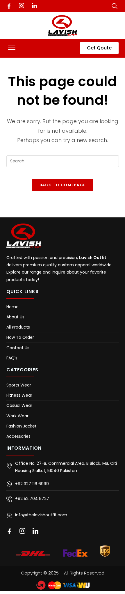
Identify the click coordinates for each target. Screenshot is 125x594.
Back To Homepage (63, 185)
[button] (11, 48)
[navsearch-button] (114, 6)
